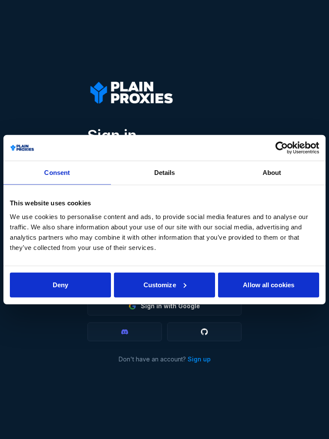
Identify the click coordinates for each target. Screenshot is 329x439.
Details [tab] (164, 172)
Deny (60, 284)
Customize (160, 284)
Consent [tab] (57, 172)
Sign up (199, 359)
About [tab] (272, 172)
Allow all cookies (268, 284)
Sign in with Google (170, 306)
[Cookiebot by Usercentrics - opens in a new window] (281, 147)
